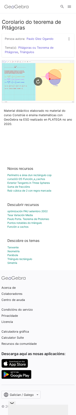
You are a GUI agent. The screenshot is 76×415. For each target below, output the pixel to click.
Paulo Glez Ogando (40, 39)
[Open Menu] (69, 6)
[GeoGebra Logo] (16, 6)
